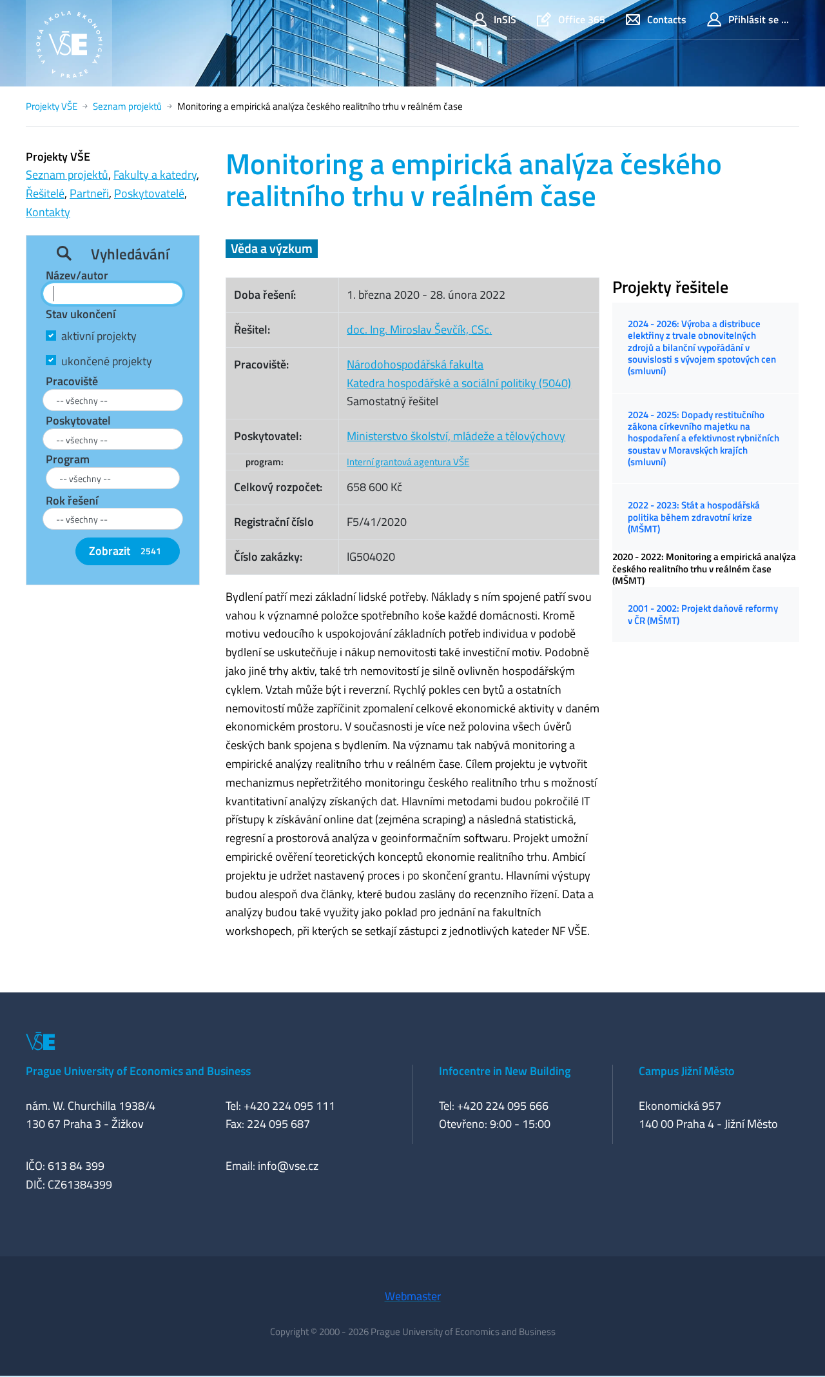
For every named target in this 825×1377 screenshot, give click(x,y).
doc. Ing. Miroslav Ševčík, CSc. (419, 329)
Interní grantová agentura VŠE (408, 461)
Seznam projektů (127, 106)
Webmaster (413, 1296)
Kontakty (48, 212)
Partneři (89, 193)
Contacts (666, 19)
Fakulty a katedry (155, 174)
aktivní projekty (99, 336)
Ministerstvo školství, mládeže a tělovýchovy (456, 436)
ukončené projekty (106, 361)
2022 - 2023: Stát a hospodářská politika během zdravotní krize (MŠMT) (694, 517)
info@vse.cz (288, 1165)
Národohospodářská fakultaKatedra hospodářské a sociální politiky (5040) (459, 374)
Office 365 (581, 19)
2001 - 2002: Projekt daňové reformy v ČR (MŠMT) (703, 614)
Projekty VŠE (51, 106)
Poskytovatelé (149, 193)
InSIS (505, 19)
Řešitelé (45, 193)
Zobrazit (125, 550)
